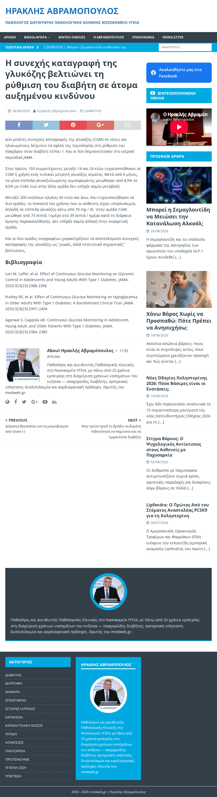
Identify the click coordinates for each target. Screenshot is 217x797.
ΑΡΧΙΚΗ (10, 37)
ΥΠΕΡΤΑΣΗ (13, 776)
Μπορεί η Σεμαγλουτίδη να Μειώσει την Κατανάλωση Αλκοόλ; (178, 216)
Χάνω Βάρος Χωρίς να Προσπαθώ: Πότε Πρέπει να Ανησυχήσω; (178, 320)
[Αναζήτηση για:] (185, 46)
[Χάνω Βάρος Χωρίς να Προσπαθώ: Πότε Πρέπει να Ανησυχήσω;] (179, 289)
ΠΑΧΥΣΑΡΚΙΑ (15, 750)
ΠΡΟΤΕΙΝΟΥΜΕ (17, 759)
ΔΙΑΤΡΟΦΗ (13, 683)
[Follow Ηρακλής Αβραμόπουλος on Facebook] (13, 401)
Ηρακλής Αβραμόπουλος (57, 110)
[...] (178, 257)
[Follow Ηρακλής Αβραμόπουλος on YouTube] (43, 401)
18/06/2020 (21, 110)
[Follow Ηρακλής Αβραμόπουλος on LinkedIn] (52, 401)
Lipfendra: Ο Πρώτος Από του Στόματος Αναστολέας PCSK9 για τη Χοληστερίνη (177, 510)
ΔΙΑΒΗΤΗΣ (93, 110)
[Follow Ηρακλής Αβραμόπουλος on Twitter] (22, 401)
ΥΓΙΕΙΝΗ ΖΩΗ (15, 767)
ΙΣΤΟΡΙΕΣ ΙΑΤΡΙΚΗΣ (20, 708)
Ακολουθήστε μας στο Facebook (180, 72)
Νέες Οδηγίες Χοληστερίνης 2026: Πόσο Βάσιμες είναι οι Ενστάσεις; (176, 383)
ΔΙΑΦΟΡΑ (12, 691)
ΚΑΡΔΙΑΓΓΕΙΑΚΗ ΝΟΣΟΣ (24, 725)
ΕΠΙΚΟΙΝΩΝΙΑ (143, 37)
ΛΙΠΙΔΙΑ (11, 734)
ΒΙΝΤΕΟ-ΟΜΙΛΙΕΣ (71, 37)
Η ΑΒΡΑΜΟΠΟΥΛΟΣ (108, 37)
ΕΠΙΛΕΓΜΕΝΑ (15, 700)
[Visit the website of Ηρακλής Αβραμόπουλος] (7, 401)
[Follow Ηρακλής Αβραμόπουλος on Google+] (33, 401)
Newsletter (172, 37)
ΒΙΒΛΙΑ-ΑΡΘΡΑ (35, 37)
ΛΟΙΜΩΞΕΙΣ (14, 742)
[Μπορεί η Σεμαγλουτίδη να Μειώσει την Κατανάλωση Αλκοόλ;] (179, 185)
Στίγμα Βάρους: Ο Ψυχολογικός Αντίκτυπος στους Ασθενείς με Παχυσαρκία (173, 447)
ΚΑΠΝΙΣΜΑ (14, 717)
